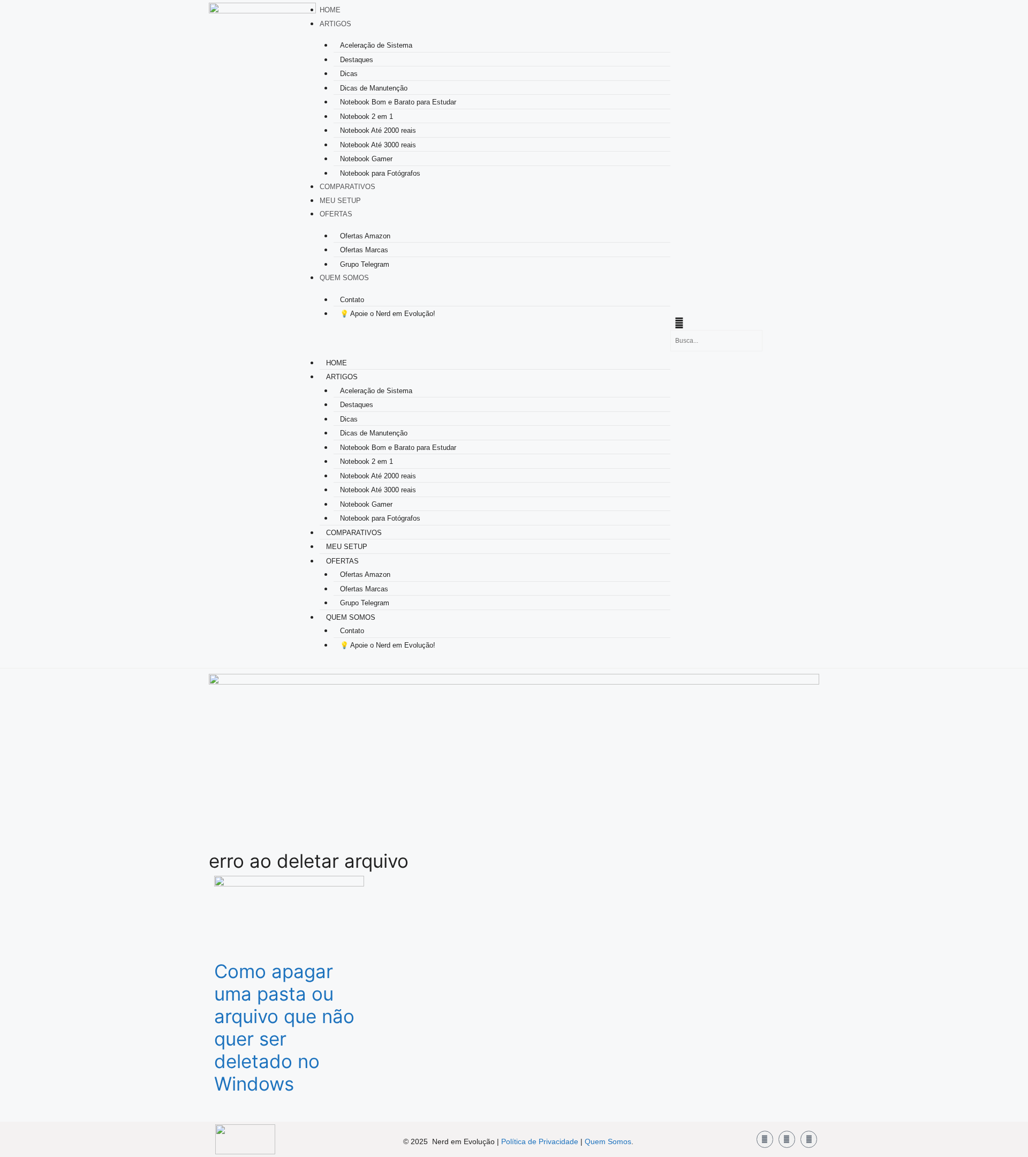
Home (330, 10)
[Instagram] (786, 1139)
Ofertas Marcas (364, 250)
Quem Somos (344, 278)
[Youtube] (765, 1139)
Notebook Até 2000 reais (378, 130)
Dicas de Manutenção (373, 88)
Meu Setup (340, 201)
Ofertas (336, 214)
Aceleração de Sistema (376, 45)
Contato (352, 300)
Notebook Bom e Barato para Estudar (398, 102)
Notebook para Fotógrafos (380, 173)
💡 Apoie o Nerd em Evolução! (387, 314)
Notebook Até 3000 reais (378, 145)
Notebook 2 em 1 (366, 116)
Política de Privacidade (539, 1141)
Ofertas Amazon (365, 236)
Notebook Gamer (366, 159)
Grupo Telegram (364, 264)
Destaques (356, 60)
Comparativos (347, 187)
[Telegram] (808, 1139)
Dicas (349, 74)
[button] (481, 341)
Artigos (335, 24)
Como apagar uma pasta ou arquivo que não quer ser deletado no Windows (284, 1027)
